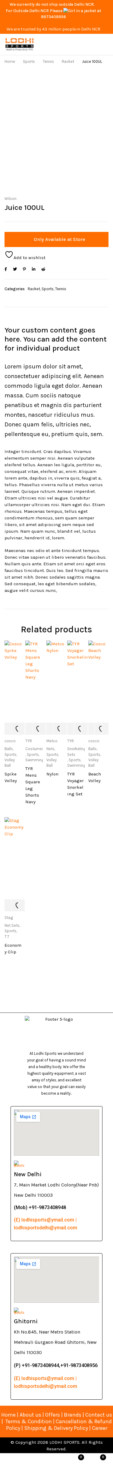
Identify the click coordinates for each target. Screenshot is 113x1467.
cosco (10, 741)
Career (99, 1428)
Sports (29, 61)
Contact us (98, 1414)
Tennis (48, 61)
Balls (9, 748)
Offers (52, 1414)
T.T (7, 936)
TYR (28, 741)
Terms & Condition (28, 1421)
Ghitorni (26, 1321)
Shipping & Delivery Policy (56, 1428)
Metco (52, 741)
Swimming (34, 760)
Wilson (11, 198)
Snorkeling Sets (76, 751)
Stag (9, 917)
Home (10, 61)
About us (30, 1414)
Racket (68, 61)
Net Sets (12, 925)
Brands (73, 1414)
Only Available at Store (59, 239)
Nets (50, 748)
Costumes (34, 748)
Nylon (52, 774)
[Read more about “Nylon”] (49, 729)
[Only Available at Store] (8, 729)
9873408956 (53, 16)
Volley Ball (10, 763)
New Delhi (28, 1174)
